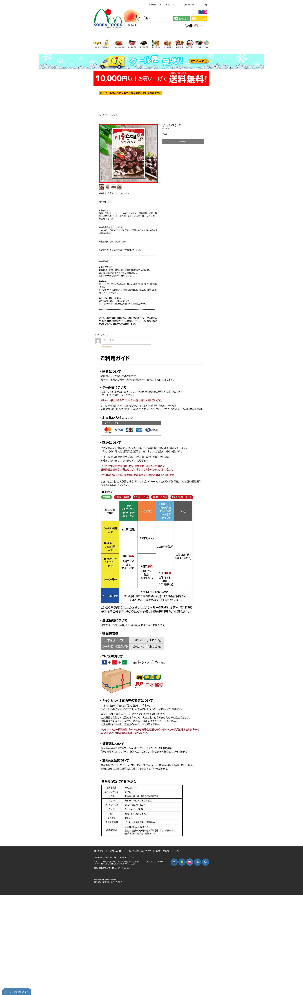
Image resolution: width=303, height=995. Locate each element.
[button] (189, 26)
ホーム (102, 115)
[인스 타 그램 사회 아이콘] (205, 12)
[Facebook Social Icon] (200, 12)
